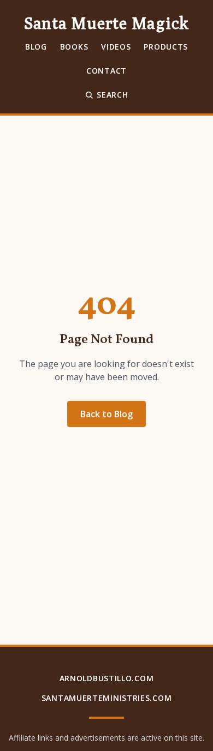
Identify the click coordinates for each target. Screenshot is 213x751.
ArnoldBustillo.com (107, 678)
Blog (36, 46)
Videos (116, 46)
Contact (106, 70)
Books (74, 46)
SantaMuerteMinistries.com (107, 698)
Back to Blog (106, 414)
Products (166, 46)
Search (112, 94)
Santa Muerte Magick (106, 23)
